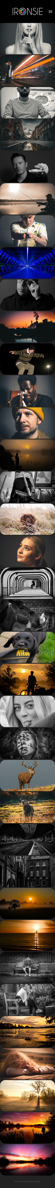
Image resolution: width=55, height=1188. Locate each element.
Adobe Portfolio (33, 1181)
